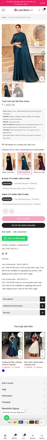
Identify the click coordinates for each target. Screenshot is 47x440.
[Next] (43, 53)
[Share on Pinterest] (6, 254)
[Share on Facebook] (3, 254)
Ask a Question (20, 231)
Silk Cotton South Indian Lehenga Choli (33, 363)
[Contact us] (6, 417)
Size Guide (6, 231)
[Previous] (3, 53)
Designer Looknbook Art (19, 245)
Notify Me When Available (23, 225)
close (43, 3)
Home (4, 17)
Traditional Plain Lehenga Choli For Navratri (12, 363)
